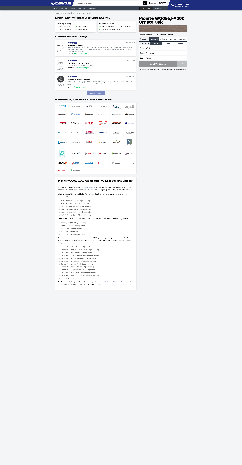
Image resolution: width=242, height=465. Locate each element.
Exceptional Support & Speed (78, 79)
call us (98, 284)
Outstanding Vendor (75, 45)
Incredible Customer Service (78, 63)
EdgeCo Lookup (146, 8)
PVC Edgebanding (67, 13)
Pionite (78, 13)
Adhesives (93, 8)
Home (57, 13)
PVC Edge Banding (88, 187)
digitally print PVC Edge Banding (115, 282)
